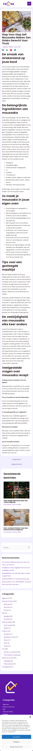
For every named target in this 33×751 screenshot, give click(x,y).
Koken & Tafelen (8, 47)
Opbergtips (7, 661)
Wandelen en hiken (10, 637)
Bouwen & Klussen (8, 601)
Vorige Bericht (16, 459)
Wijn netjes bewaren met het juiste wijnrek (16, 501)
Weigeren (16, 742)
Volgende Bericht (16, 464)
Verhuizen (7, 607)
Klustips (6, 610)
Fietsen (6, 646)
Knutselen (7, 619)
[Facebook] (3, 50)
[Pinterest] (11, 50)
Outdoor (4, 631)
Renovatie (7, 604)
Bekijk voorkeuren (16, 747)
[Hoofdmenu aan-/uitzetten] (29, 3)
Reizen (6, 640)
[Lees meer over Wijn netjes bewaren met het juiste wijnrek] (16, 490)
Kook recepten (8, 625)
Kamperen (7, 634)
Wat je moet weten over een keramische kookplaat (16, 529)
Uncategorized (6, 667)
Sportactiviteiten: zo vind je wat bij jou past (15, 579)
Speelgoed (7, 616)
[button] (30, 717)
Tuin (3, 649)
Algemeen (5, 598)
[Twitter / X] (7, 50)
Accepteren (16, 737)
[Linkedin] (15, 50)
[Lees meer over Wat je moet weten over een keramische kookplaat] (16, 517)
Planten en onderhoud (11, 652)
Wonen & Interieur (8, 658)
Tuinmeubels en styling (11, 655)
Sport (5, 643)
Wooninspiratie (8, 664)
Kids (3, 613)
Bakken (6, 628)
